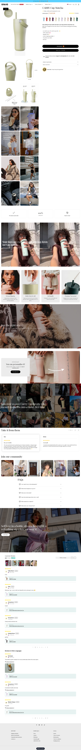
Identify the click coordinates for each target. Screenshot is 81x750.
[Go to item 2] (15, 563)
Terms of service (56, 735)
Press (35, 733)
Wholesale (35, 737)
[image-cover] (29, 193)
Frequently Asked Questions (16, 737)
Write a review (63, 557)
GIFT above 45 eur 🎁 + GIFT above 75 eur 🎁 (40, 1)
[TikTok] (44, 725)
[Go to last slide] (75, 430)
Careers (35, 735)
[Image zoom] (20, 31)
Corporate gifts (36, 739)
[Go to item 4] (28, 563)
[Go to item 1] (8, 563)
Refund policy (56, 737)
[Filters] (72, 558)
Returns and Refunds (15, 735)
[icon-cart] (78, 4)
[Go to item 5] (34, 563)
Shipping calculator (14, 733)
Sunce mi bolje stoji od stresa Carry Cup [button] (16, 610)
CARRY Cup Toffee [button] (12, 579)
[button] (72, 13)
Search (54, 733)
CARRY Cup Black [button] (12, 641)
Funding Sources (56, 740)
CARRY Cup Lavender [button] (13, 594)
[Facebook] (36, 725)
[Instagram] (41, 725)
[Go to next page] (48, 647)
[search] (73, 4)
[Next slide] (78, 430)
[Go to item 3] (21, 563)
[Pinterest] (39, 725)
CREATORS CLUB (37, 740)
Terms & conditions (57, 739)
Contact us (13, 739)
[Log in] (76, 4)
